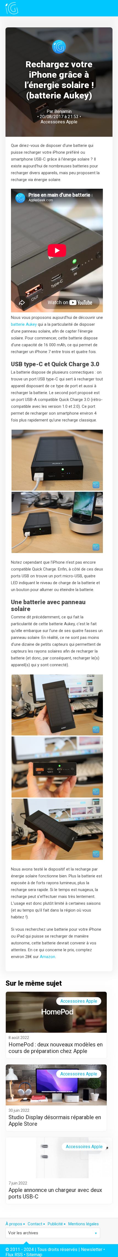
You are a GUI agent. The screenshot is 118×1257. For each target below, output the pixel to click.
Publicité (55, 1223)
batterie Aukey (24, 324)
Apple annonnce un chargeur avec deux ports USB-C (55, 1193)
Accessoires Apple (59, 121)
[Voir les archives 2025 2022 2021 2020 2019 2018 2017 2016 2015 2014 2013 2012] (52, 1233)
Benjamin (63, 111)
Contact (35, 1223)
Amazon (47, 956)
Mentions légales (83, 1223)
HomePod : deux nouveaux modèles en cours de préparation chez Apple (56, 1047)
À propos (13, 1223)
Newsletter (91, 1249)
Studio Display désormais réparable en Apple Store (55, 1120)
